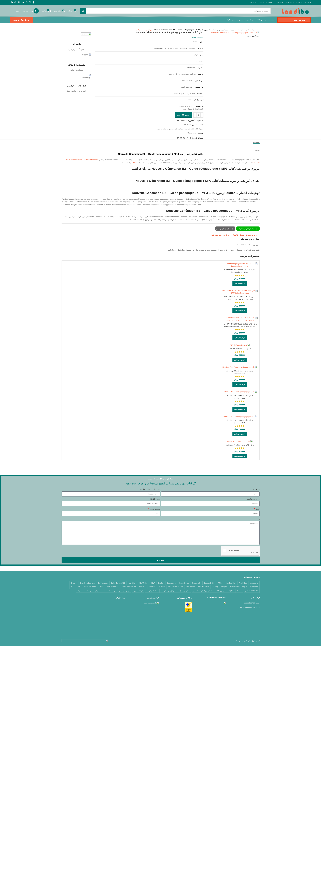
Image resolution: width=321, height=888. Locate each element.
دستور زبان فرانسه (184, 591)
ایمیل (257, 509)
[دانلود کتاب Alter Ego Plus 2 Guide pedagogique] (240, 367)
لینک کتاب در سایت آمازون (150, 489)
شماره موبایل (154, 509)
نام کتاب (256, 489)
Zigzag (231, 591)
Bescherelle (196, 583)
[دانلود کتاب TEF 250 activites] (240, 345)
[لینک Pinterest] (19, 2)
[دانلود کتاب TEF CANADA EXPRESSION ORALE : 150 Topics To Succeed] (240, 292)
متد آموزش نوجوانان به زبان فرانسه (224, 30)
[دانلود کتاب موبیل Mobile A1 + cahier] (240, 441)
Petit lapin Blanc (112, 587)
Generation (191, 133)
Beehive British (209, 583)
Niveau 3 (142, 587)
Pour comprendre (90, 587)
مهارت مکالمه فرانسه (109, 591)
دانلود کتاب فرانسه (247, 30)
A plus (220, 583)
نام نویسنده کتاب (253, 499)
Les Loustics (190, 587)
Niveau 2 (152, 587)
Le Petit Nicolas (203, 587)
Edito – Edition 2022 (118, 583)
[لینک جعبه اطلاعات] (76, 41)
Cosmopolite (171, 583)
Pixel (101, 587)
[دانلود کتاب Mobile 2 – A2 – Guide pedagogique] (240, 392)
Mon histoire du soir (175, 587)
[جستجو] (83, 11)
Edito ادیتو (132, 583)
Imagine (224, 587)
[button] (239, 283)
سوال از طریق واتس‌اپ (247, 228)
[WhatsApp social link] (15, 2)
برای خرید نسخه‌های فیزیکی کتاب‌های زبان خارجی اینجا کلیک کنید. (235, 235)
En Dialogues (103, 583)
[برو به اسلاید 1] (159, 461)
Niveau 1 (162, 587)
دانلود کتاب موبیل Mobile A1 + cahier (240, 445)
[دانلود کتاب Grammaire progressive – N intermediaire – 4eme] (240, 264)
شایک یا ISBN (155, 499)
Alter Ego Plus (230, 583)
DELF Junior (143, 583)
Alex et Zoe (243, 583)
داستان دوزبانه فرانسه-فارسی (202, 591)
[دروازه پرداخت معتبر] (188, 607)
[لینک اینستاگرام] (26, 2)
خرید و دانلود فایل (183, 115)
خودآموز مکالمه (220, 591)
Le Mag (215, 587)
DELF (153, 583)
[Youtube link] (23, 2)
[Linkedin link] (181, 138)
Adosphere (254, 583)
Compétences (184, 583)
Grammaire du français (238, 587)
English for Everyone (87, 583)
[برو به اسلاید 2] (159, 466)
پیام (258, 519)
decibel (160, 583)
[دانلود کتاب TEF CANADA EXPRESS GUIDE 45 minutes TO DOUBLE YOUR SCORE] (240, 319)
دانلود (18, 11)
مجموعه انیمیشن (124, 591)
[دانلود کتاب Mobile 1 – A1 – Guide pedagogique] (240, 416)
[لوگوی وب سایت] (295, 11)
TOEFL (239, 591)
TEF (72, 587)
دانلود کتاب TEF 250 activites (239, 348)
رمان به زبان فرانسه (167, 591)
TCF (78, 587)
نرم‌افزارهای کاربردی (21, 20)
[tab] (256, 142)
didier (135, 163)
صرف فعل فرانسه (152, 591)
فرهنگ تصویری (138, 591)
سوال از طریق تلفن (224, 228)
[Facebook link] (33, 2)
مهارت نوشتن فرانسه (91, 591)
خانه (258, 30)
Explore (73, 583)
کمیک (79, 591)
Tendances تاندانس (251, 591)
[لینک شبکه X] (30, 2)
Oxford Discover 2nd (129, 587)
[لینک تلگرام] (12, 2)
